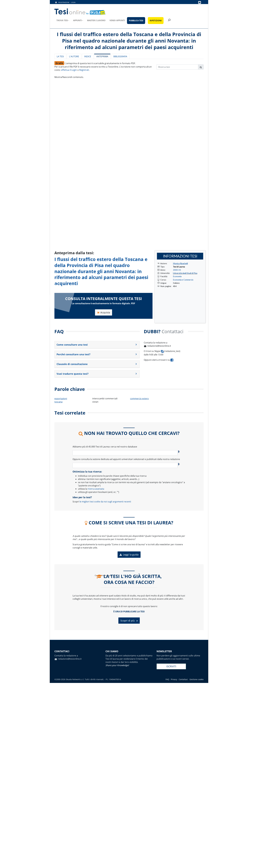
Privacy (174, 679)
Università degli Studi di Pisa (185, 273)
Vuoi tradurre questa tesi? (73, 373)
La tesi (60, 56)
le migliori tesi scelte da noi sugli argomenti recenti (105, 501)
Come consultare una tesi (72, 344)
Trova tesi (62, 20)
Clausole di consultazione (72, 364)
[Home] (80, 11)
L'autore (74, 56)
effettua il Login (69, 69)
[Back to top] (253, 859)
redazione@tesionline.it (159, 345)
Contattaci (183, 679)
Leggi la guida (131, 554)
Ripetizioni (156, 20)
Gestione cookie (196, 679)
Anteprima (102, 56)
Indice (87, 56)
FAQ (167, 679)
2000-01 (177, 270)
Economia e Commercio (183, 279)
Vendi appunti (117, 20)
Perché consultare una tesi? (73, 354)
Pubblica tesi (136, 20)
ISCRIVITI (171, 666)
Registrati (84, 69)
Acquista (105, 312)
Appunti (77, 20)
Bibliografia (120, 56)
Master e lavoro (96, 20)
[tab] (97, 344)
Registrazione (63, 2)
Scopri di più (127, 620)
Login (73, 2)
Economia (177, 276)
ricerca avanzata (96, 488)
